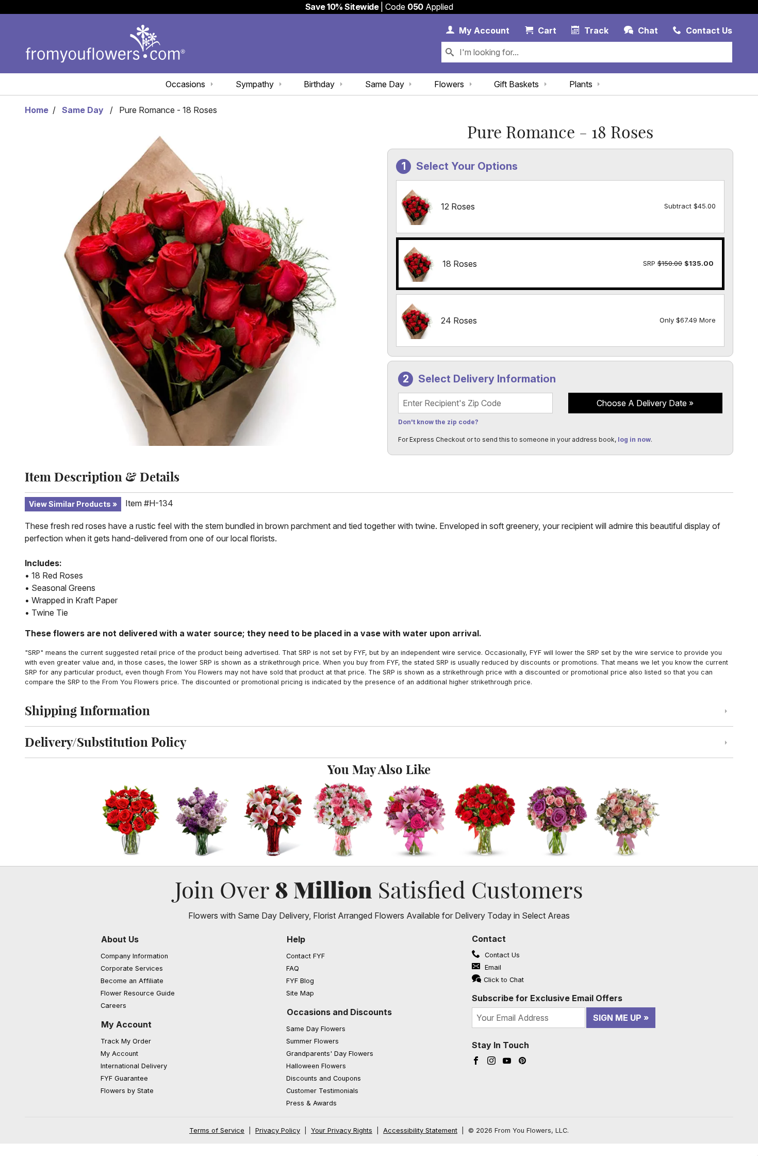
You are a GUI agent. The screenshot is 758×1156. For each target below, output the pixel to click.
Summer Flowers (312, 1041)
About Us (120, 939)
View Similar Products (70, 504)
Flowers (449, 84)
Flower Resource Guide (138, 993)
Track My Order (126, 1041)
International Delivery (134, 1066)
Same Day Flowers (315, 1029)
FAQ (292, 968)
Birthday (319, 84)
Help (296, 939)
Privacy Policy (277, 1130)
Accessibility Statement (420, 1130)
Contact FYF (305, 956)
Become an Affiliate (132, 981)
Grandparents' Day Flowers (329, 1053)
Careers (113, 1005)
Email (492, 967)
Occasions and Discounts (339, 1012)
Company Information (134, 956)
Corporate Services (132, 968)
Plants (580, 84)
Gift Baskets (516, 84)
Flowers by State (127, 1091)
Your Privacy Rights (341, 1130)
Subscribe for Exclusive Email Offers (547, 998)
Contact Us (501, 955)
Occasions (185, 84)
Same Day (384, 84)
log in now (634, 439)
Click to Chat (504, 980)
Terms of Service (216, 1130)
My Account (126, 1024)
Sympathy (255, 84)
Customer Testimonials (322, 1091)
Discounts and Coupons (323, 1078)
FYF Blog (300, 981)
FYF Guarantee (124, 1078)
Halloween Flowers (316, 1066)
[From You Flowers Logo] (105, 43)
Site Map (300, 993)
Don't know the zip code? (438, 422)
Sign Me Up (617, 1018)
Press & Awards (311, 1103)
